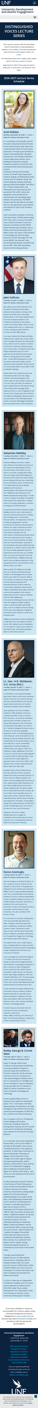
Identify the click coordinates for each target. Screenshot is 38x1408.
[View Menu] (34, 17)
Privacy (18, 1403)
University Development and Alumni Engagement (18, 10)
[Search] (34, 3)
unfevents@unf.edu (23, 1316)
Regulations (14, 1352)
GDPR (25, 1403)
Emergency (15, 1349)
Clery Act (25, 1360)
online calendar (20, 61)
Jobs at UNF (22, 1362)
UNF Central (14, 1346)
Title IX (14, 1362)
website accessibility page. (19, 1375)
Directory (23, 1346)
